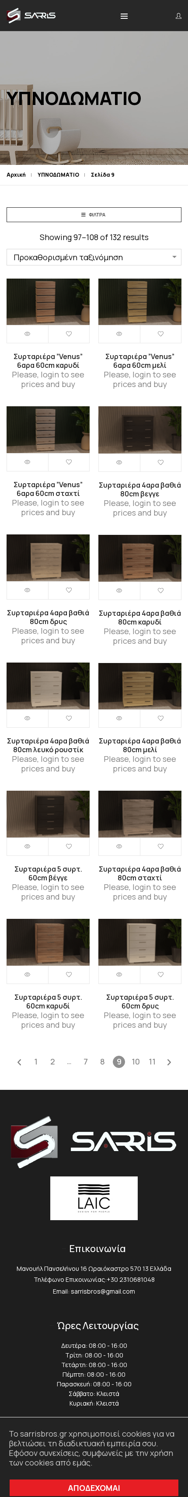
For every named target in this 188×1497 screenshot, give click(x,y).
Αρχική (16, 174)
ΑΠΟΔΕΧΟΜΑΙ (94, 1488)
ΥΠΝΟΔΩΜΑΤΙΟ (58, 174)
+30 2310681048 (131, 1279)
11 (152, 1061)
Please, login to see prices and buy (48, 379)
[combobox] (94, 257)
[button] (124, 17)
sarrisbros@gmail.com (103, 1291)
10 (136, 1061)
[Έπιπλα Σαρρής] (31, 20)
